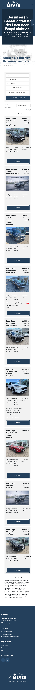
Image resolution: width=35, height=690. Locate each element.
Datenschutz (5, 648)
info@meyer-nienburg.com (11, 636)
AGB (2, 650)
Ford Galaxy (12, 171)
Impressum (4, 645)
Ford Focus (11, 122)
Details (17, 161)
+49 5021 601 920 (7, 634)
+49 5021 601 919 (7, 632)
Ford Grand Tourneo (11, 219)
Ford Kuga (11, 270)
